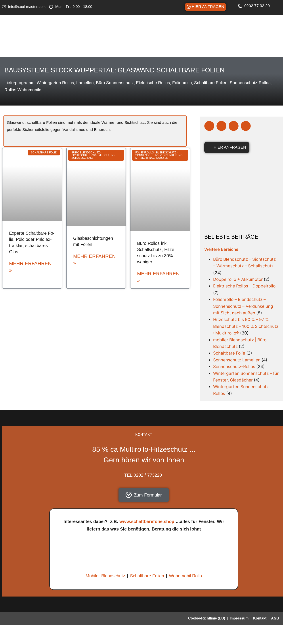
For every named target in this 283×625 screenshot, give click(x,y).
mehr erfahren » (30, 267)
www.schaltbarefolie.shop (146, 521)
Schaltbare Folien (147, 575)
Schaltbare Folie (229, 353)
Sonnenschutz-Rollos (234, 366)
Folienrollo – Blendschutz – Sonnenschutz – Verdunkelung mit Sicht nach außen (243, 306)
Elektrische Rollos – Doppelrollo (244, 286)
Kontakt (259, 618)
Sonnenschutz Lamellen (236, 360)
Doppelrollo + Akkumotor (238, 279)
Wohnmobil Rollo (185, 575)
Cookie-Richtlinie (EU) (206, 618)
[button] (209, 126)
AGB (275, 618)
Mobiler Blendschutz (105, 575)
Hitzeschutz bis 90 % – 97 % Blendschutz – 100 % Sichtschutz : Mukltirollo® (245, 326)
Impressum (239, 618)
